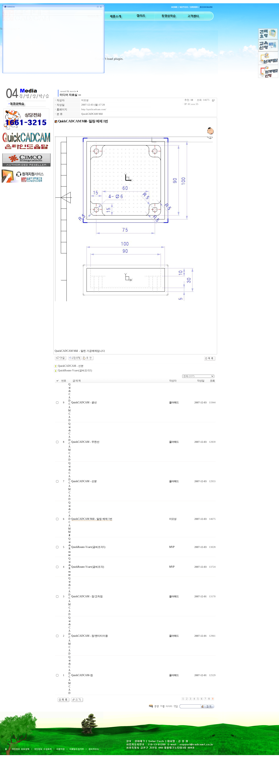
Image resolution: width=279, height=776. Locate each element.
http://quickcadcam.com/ (93, 109)
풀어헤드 (174, 402)
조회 (212, 380)
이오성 (84, 100)
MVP (171, 547)
